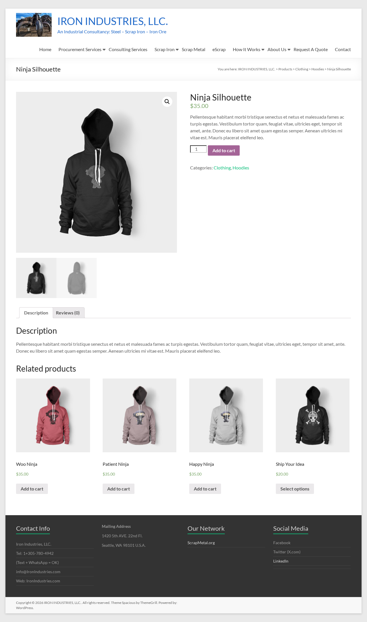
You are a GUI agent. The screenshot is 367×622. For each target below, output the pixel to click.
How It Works (246, 49)
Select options (294, 488)
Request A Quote (311, 49)
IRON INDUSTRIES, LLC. (112, 21)
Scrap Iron (165, 49)
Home (45, 49)
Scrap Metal (193, 49)
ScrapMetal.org (201, 542)
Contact (343, 49)
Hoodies (241, 167)
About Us (277, 49)
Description (36, 312)
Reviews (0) (68, 312)
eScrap (219, 49)
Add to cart (223, 150)
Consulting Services (128, 49)
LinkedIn (280, 561)
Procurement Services (79, 49)
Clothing (222, 167)
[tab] (36, 312)
